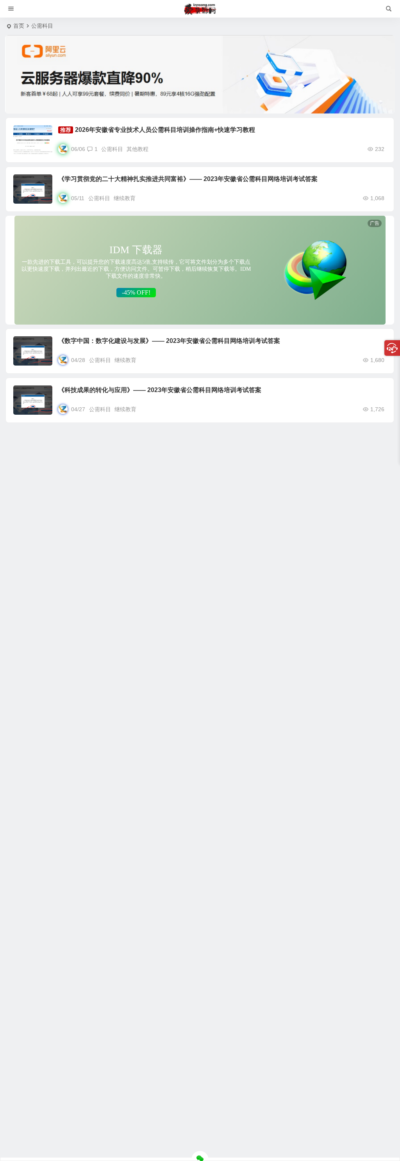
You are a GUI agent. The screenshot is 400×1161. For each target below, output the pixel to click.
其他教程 (137, 149)
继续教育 (125, 198)
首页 (18, 26)
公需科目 (112, 149)
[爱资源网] (200, 9)
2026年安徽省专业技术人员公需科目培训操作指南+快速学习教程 (165, 129)
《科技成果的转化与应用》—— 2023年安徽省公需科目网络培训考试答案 (159, 390)
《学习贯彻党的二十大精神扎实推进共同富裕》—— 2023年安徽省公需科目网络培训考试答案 (188, 179)
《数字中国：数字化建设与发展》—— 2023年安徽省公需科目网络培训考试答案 (169, 340)
